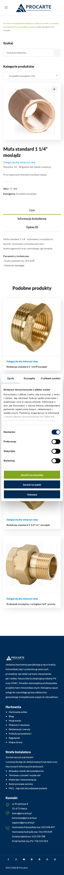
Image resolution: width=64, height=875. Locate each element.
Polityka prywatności (20, 733)
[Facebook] (8, 859)
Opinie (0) (32, 227)
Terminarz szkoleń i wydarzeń (25, 775)
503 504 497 (48, 827)
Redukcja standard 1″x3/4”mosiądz (27, 366)
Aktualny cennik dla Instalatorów (26, 770)
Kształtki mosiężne (27, 27)
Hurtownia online (18, 711)
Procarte (7, 23)
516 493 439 (45, 831)
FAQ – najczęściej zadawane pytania (28, 788)
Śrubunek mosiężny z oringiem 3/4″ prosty (31, 603)
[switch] (56, 441)
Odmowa (32, 494)
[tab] (32, 210)
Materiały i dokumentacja (22, 779)
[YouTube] (24, 859)
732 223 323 (41, 840)
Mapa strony (15, 742)
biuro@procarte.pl (22, 813)
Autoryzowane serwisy (21, 783)
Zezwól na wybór (32, 485)
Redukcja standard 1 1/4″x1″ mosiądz (28, 524)
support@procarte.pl (23, 822)
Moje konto (15, 720)
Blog (11, 716)
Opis (32, 210)
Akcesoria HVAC (42, 23)
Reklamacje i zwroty (19, 729)
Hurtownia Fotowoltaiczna (23, 23)
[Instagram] (16, 859)
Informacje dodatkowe (31, 218)
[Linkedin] (31, 859)
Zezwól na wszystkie (32, 475)
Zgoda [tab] (10, 378)
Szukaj (57, 53)
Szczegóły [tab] (29, 378)
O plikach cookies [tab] (50, 378)
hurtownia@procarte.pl (24, 817)
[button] (54, 89)
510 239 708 (38, 836)
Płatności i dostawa (19, 724)
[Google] (47, 859)
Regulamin (14, 737)
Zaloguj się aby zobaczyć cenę (19, 162)
